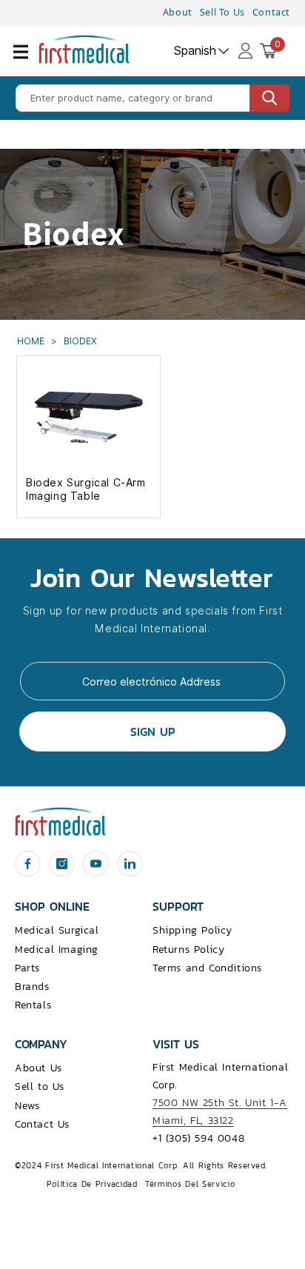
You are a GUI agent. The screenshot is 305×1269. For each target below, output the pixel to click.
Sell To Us (222, 12)
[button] (29, 60)
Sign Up (152, 731)
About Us (38, 1068)
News (27, 1106)
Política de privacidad (92, 1184)
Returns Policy (188, 949)
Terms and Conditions (207, 968)
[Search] (269, 98)
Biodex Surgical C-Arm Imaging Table (86, 489)
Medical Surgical (57, 930)
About (177, 12)
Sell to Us (39, 1086)
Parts (27, 968)
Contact (271, 12)
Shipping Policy (192, 930)
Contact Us (42, 1124)
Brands (32, 986)
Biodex (80, 340)
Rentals (33, 1005)
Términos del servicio (190, 1184)
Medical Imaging (56, 949)
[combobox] (152, 98)
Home (32, 340)
